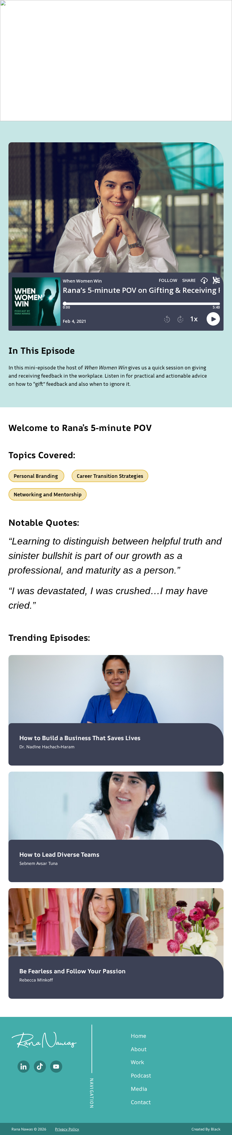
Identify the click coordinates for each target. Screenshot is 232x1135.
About (139, 1049)
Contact (141, 1102)
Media (139, 1088)
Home (138, 1035)
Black (216, 1129)
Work (137, 1062)
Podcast (141, 1075)
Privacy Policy (67, 1129)
